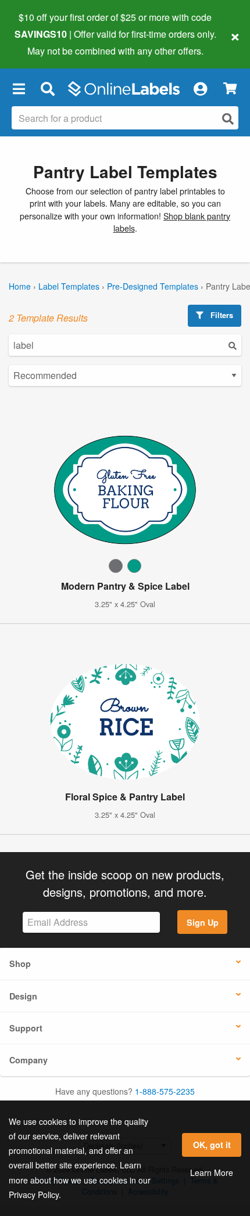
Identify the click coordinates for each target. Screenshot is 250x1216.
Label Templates (68, 286)
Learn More (211, 1172)
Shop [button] (20, 963)
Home (20, 286)
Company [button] (28, 1060)
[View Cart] (230, 88)
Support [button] (25, 1028)
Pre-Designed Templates (152, 286)
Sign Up (203, 922)
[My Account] (200, 89)
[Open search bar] (47, 89)
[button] (19, 89)
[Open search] (227, 118)
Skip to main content (42, 42)
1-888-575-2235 (165, 1091)
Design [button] (23, 996)
